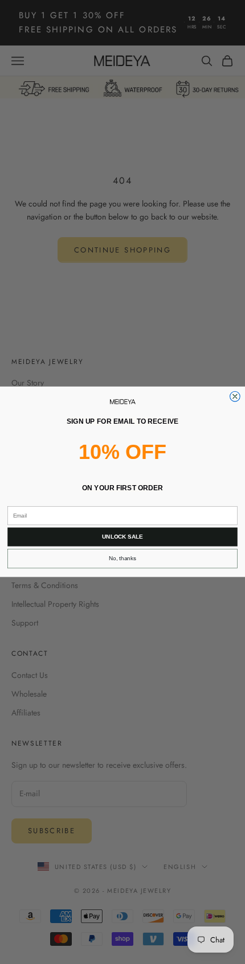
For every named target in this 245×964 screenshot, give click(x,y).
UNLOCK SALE (122, 537)
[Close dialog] (235, 397)
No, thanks (122, 559)
